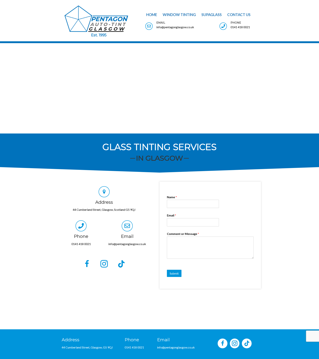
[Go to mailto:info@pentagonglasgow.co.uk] (178, 26)
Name (172, 197)
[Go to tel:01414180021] (238, 26)
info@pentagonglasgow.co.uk (127, 244)
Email (171, 215)
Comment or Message (183, 233)
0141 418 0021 (81, 244)
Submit (174, 273)
